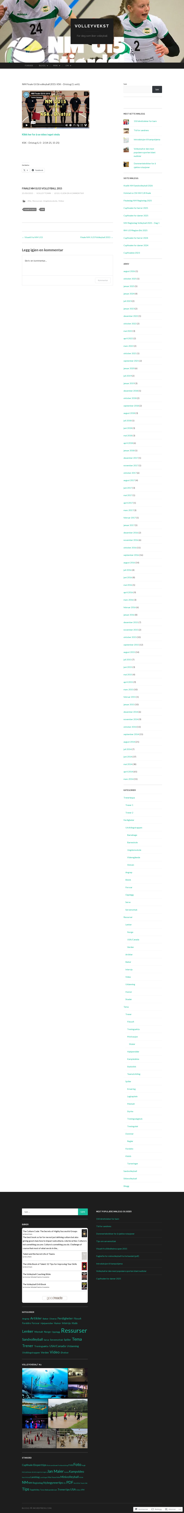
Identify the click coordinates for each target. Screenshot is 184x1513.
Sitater (132, 1044)
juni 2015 (128, 667)
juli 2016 (127, 570)
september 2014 (131, 734)
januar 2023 (129, 308)
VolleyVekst (92, 26)
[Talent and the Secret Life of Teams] (84, 1259)
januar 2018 (129, 450)
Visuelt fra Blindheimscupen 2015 (111, 1248)
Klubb (128, 1156)
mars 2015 (128, 689)
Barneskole (132, 842)
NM (42, 209)
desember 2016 (131, 532)
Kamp (66, 1472)
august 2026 (129, 271)
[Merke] (55, 1211)
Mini (55, 65)
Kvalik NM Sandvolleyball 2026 (138, 185)
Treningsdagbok (135, 1118)
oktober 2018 (130, 398)
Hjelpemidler (133, 1051)
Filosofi (130, 1021)
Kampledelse (133, 1059)
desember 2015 (131, 622)
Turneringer (132, 1163)
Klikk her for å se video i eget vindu (41, 134)
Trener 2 (129, 812)
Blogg (42, 65)
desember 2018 (131, 390)
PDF (69, 1482)
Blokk (128, 879)
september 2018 (131, 405)
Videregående (133, 857)
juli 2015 (127, 659)
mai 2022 (128, 331)
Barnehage (132, 835)
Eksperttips (39, 1464)
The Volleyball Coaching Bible (37, 1274)
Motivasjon (132, 1036)
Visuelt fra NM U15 (32, 237)
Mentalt (131, 1103)
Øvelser (65, 1352)
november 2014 (131, 719)
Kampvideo (30, 209)
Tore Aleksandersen (48, 1490)
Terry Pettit (28, 1257)
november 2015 (131, 629)
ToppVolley (35, 1489)
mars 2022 (128, 346)
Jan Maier (55, 1471)
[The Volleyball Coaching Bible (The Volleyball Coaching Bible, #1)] (84, 1279)
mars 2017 (128, 510)
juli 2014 (127, 749)
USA (73, 1489)
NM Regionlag (35, 1482)
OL (64, 1483)
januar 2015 (129, 704)
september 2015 (131, 644)
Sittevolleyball (130, 1178)
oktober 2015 (130, 637)
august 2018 (129, 413)
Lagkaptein (132, 1096)
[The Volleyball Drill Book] (84, 1289)
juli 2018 (127, 420)
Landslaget (44, 1477)
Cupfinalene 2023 (132, 252)
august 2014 (129, 741)
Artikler (129, 954)
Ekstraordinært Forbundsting (57, 1465)
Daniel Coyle (28, 1234)
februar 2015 (130, 697)
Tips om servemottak (106, 1241)
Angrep (128, 872)
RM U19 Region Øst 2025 (135, 230)
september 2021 (131, 360)
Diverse (53, 1318)
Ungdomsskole (50, 201)
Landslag (35, 1477)
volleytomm (44, 193)
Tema (126, 1006)
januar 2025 (129, 286)
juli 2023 (127, 301)
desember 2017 (131, 458)
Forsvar (128, 887)
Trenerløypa (129, 797)
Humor (128, 992)
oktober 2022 (130, 323)
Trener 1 (129, 805)
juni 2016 (128, 577)
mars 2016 (128, 599)
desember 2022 (131, 316)
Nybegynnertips (53, 1482)
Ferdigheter (129, 820)
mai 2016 (128, 585)
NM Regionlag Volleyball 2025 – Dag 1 (141, 223)
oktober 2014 (130, 726)
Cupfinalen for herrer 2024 (136, 238)
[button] (45, 1383)
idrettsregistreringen (39, 1472)
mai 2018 (128, 435)
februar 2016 (130, 607)
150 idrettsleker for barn (145, 121)
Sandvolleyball (130, 1171)
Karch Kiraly (26, 1477)
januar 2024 (129, 293)
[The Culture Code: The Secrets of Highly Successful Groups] (84, 1236)
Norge (130, 932)
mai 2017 (128, 495)
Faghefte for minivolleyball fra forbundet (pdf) (117, 1256)
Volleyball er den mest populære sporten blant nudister (144, 152)
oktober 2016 (130, 547)
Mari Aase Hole (54, 1477)
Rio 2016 (77, 1483)
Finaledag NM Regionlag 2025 (138, 200)
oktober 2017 (130, 473)
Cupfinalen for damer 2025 (136, 215)
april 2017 (128, 502)
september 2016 (131, 555)
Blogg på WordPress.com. (37, 1508)
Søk (125, 84)
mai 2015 (128, 674)
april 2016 (128, 592)
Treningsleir (132, 1126)
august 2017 (129, 480)
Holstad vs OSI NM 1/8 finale (137, 193)
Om (67, 65)
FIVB (70, 1465)
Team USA (83, 1483)
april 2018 (128, 443)
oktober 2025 (130, 278)
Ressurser (37, 201)
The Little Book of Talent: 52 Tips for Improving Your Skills (50, 1264)
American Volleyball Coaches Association (37, 1277)
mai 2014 (128, 764)
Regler (130, 1141)
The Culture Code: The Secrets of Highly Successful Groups (50, 1231)
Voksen (130, 864)
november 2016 (131, 540)
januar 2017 (129, 525)
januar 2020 (129, 368)
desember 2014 (131, 712)
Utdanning (130, 984)
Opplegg (129, 894)
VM (82, 1489)
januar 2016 (129, 614)
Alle (29, 201)
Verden (130, 947)
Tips (25, 1489)
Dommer (129, 1133)
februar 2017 (130, 517)
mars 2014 (128, 779)
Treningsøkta (133, 1029)
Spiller (128, 1081)
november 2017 (131, 465)
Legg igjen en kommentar (69, 193)
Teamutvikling (133, 1074)
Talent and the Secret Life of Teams (39, 1254)
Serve (128, 902)
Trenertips (64, 1489)
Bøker (128, 962)
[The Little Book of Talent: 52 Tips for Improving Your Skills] (84, 1269)
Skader (128, 999)
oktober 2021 (130, 353)
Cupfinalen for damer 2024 (136, 245)
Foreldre (129, 1148)
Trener (128, 1014)
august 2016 (129, 562)
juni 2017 (128, 487)
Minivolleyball (69, 1477)
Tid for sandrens (141, 130)
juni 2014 (128, 756)
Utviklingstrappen (133, 827)
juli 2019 (127, 375)
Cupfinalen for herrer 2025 (136, 208)
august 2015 (129, 652)
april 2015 (128, 682)
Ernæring (131, 1089)
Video (61, 201)
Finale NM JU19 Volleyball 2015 (96, 237)
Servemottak (131, 909)
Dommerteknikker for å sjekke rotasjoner (115, 1233)
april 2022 (128, 338)
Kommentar (103, 280)
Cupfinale (27, 1464)
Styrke (130, 1111)
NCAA (81, 1477)
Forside (29, 65)
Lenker (128, 924)
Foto (77, 1464)
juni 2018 (128, 428)
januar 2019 (129, 383)
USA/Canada (133, 939)
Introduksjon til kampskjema (147, 139)
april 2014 (128, 771)
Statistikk (131, 1066)
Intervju (129, 969)
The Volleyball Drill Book (34, 1284)
